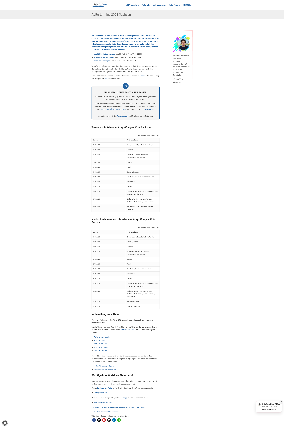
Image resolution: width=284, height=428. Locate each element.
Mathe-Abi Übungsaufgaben (104, 366)
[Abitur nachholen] (99, 5)
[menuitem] (132, 5)
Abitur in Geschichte (101, 347)
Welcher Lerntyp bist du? (103, 402)
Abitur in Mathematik (101, 337)
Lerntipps (143, 76)
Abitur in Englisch (100, 340)
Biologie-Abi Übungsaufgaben (105, 369)
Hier (106, 79)
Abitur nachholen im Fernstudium (113, 109)
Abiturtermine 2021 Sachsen (111, 14)
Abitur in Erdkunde (100, 351)
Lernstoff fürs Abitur (127, 330)
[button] (94, 420)
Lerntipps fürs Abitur (101, 393)
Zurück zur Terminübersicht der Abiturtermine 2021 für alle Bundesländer (118, 408)
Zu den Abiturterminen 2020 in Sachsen (106, 412)
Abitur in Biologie (100, 344)
